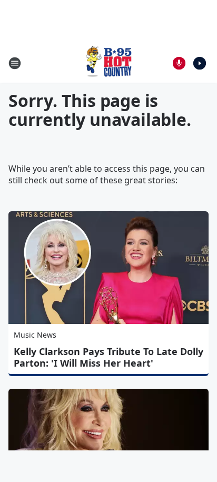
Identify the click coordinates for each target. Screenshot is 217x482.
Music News (35, 335)
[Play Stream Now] (199, 63)
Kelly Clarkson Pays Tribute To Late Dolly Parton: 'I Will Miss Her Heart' (108, 357)
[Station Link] (108, 63)
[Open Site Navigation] (14, 63)
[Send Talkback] (179, 63)
